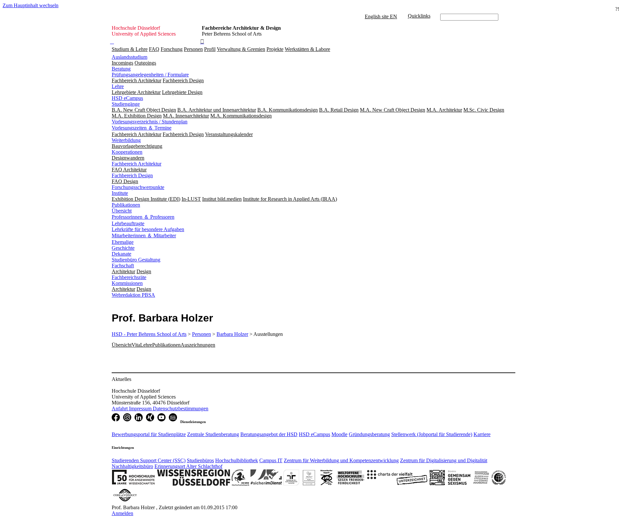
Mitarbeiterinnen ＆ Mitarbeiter (144, 235)
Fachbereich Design (132, 175)
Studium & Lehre (130, 49)
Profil (210, 49)
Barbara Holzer (232, 334)
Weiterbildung (126, 140)
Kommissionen (127, 283)
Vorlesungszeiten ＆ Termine (141, 128)
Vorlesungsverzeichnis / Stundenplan (149, 121)
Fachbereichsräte (129, 277)
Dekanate (121, 254)
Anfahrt (120, 408)
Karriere (482, 434)
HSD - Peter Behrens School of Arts (149, 334)
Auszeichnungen (198, 345)
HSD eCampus (127, 98)
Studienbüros (200, 460)
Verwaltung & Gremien (241, 49)
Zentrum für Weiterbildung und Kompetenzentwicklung (341, 460)
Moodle (339, 434)
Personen (193, 49)
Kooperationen (127, 152)
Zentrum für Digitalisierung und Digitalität (443, 460)
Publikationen (126, 205)
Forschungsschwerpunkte (138, 187)
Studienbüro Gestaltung (136, 259)
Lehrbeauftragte (128, 223)
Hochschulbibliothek (236, 460)
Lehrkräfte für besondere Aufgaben (148, 229)
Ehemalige (123, 242)
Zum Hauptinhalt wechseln (30, 5)
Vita (136, 345)
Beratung (121, 68)
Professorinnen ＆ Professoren (143, 217)
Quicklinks (419, 16)
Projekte (274, 49)
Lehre (118, 86)
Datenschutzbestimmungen (180, 408)
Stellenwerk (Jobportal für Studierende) (431, 434)
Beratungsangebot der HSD (268, 434)
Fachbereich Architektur (136, 163)
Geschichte (123, 248)
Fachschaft (123, 265)
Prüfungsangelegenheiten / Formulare (150, 74)
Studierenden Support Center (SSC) (148, 460)
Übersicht (122, 210)
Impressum (141, 408)
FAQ (154, 49)
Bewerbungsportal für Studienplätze (149, 434)
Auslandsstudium (129, 57)
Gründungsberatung (369, 434)
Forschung (172, 49)
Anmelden (122, 513)
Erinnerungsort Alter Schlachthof (188, 466)
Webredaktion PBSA (133, 295)
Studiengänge (126, 104)
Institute (120, 193)
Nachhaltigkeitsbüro (132, 466)
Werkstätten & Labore (307, 49)
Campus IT (270, 460)
